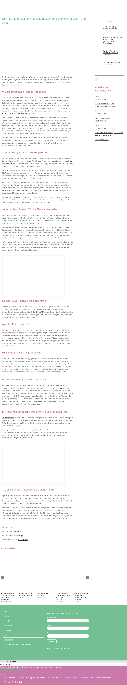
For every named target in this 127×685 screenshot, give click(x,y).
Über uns (7, 611)
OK (18, 670)
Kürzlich (109, 21)
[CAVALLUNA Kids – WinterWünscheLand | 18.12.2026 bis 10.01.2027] (63, 591)
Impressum (8, 630)
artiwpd (20, 536)
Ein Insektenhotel (8, 418)
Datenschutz (8, 640)
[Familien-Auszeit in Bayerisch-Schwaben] (27, 591)
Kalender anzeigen (102, 140)
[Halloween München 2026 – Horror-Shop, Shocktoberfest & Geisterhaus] (9, 591)
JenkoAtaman (23, 540)
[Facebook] (48, 653)
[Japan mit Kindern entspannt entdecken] (99, 31)
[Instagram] (55, 653)
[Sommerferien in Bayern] (45, 591)
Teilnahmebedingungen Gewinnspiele (17, 644)
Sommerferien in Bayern (111, 62)
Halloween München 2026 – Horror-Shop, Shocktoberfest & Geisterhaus (112, 40)
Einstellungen (7, 670)
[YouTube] (52, 653)
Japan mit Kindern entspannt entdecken (110, 27)
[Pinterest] (59, 653)
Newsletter (8, 625)
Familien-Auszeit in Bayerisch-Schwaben (110, 52)
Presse (6, 616)
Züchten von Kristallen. (59, 388)
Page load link (5, 664)
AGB (6, 635)
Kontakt (7, 621)
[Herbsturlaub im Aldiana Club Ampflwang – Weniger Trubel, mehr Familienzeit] (81, 591)
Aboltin (20, 531)
